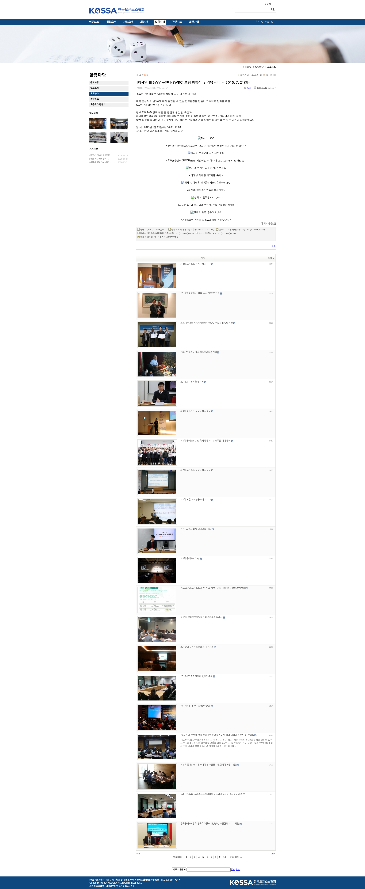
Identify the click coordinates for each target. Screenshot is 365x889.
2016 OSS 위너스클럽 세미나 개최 (196, 647)
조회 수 (271, 258)
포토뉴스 (271, 67)
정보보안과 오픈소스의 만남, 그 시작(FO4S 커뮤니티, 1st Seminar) (212, 588)
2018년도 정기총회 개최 (192, 382)
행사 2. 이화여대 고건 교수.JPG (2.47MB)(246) (192, 230)
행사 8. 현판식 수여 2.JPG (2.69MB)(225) (159, 237)
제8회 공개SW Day (189, 558)
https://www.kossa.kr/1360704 (152, 88)
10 (224, 857)
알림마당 (160, 22)
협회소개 (111, 22)
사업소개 (128, 22)
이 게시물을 (267, 223)
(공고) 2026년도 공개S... (100, 155)
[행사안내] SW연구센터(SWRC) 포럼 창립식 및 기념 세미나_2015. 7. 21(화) (193, 82)
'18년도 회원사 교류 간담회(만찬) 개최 (198, 352)
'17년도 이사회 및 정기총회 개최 (195, 529)
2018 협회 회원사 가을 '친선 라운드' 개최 (200, 293)
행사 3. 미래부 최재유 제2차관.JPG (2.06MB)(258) (242, 230)
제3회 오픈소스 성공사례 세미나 (195, 411)
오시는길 (130, 886)
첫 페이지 (177, 857)
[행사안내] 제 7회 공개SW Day (195, 706)
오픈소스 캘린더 (98, 104)
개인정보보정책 (96, 886)
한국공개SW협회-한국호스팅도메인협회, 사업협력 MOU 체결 (209, 823)
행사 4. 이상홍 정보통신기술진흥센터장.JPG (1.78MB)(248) (167, 233)
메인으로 (94, 22)
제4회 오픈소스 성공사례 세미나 (195, 264)
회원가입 (194, 22)
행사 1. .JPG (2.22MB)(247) (153, 230)
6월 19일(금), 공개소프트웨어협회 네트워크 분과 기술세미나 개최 (211, 794)
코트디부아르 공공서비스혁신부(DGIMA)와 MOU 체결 (206, 323)
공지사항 (94, 82)
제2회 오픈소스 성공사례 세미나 (195, 470)
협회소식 (94, 88)
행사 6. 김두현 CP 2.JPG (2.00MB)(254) (217, 233)
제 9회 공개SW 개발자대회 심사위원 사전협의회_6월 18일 (208, 765)
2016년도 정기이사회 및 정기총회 (196, 676)
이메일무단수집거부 (115, 886)
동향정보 (94, 99)
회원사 (144, 22)
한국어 (267, 4)
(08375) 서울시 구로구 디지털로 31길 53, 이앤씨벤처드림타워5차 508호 (124, 880)
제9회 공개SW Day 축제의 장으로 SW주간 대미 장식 (205, 441)
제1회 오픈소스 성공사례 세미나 (195, 499)
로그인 (260, 22)
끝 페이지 (234, 857)
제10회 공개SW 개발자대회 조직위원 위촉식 (201, 617)
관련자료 (177, 22)
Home (248, 67)
